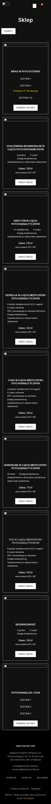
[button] (34, 6)
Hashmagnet (28, 798)
